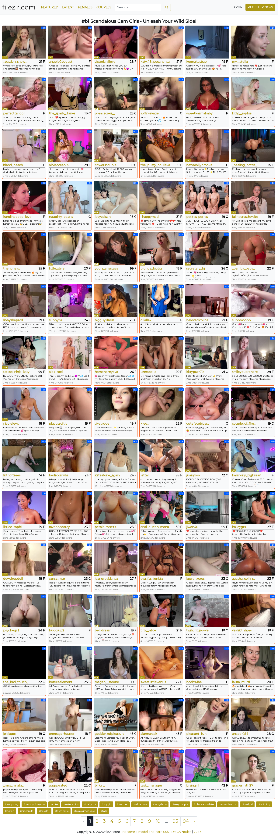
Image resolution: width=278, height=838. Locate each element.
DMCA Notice (181, 832)
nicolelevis (11, 423)
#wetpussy (11, 804)
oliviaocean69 (59, 165)
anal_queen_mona (155, 527)
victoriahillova (105, 61)
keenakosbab (196, 61)
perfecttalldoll (14, 113)
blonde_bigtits (151, 268)
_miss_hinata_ (13, 785)
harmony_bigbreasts (246, 475)
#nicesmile (26, 810)
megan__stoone (107, 682)
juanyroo (193, 475)
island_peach (13, 165)
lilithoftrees (11, 475)
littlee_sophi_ (13, 527)
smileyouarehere (245, 372)
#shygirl (106, 804)
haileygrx (239, 527)
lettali (145, 475)
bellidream (103, 630)
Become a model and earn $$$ (145, 832)
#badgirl (247, 804)
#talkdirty (264, 804)
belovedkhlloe (197, 320)
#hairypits (90, 804)
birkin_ (100, 785)
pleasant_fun (196, 734)
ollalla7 (146, 320)
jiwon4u (192, 527)
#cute (54, 804)
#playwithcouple (84, 810)
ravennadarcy (59, 527)
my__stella (240, 61)
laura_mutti (241, 682)
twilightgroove (197, 630)
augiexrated (58, 785)
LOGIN (237, 7)
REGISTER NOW (260, 7)
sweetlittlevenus (153, 682)
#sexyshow (160, 804)
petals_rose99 (105, 527)
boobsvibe (194, 682)
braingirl (192, 785)
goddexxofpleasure (109, 734)
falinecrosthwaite (245, 217)
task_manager (151, 785)
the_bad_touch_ (15, 682)
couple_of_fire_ (243, 423)
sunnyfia (55, 320)
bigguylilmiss (104, 320)
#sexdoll (44, 810)
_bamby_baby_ (243, 268)
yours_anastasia (106, 268)
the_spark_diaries (62, 113)
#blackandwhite (204, 804)
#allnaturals (140, 804)
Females (85, 7)
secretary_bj (195, 268)
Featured (49, 7)
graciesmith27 (242, 785)
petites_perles (197, 217)
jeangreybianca (106, 578)
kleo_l (145, 423)
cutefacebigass (197, 423)
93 (175, 821)
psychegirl (11, 630)
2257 (197, 832)
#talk (104, 810)
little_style (56, 268)
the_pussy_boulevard (155, 165)
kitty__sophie (242, 113)
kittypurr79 (195, 372)
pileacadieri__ (105, 113)
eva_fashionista (152, 578)
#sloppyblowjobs (34, 804)
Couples (103, 7)
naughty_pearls (61, 217)
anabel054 (240, 734)
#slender (122, 804)
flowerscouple (105, 165)
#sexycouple (180, 804)
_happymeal (150, 217)
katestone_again (107, 475)
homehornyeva (106, 372)
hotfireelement (60, 682)
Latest (68, 7)
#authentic (62, 810)
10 (158, 821)
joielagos (9, 734)
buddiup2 (56, 630)
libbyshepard (13, 320)
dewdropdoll (13, 578)
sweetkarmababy (199, 113)
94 (186, 821)
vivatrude (102, 423)
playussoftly (58, 423)
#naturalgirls (71, 804)
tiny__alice (148, 630)
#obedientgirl (228, 804)
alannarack (149, 734)
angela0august (60, 61)
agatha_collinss (243, 578)
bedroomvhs (58, 475)
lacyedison (103, 217)
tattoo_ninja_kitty (16, 372)
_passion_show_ (15, 61)
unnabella (148, 372)
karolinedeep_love (17, 217)
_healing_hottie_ (244, 165)
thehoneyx (11, 268)
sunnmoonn (241, 320)
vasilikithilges (242, 630)
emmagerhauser (62, 734)
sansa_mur (57, 578)
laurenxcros (195, 578)
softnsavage (150, 113)
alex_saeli (56, 372)
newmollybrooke (199, 165)
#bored (9, 810)
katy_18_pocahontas (155, 61)
